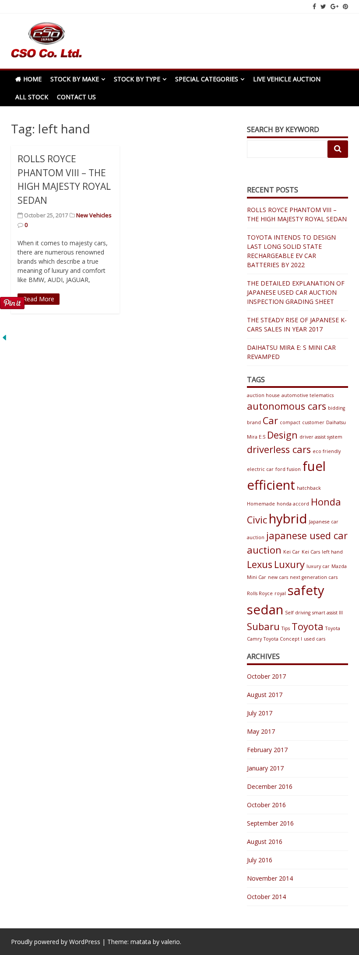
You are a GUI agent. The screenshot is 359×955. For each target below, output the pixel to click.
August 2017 (264, 694)
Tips (286, 628)
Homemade (261, 504)
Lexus (259, 564)
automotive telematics (308, 395)
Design (282, 435)
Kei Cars (311, 552)
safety (306, 590)
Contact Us (76, 97)
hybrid (288, 518)
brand (254, 422)
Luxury (289, 564)
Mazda (339, 566)
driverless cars (279, 449)
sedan (265, 609)
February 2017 (267, 750)
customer (313, 422)
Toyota (308, 626)
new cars (278, 577)
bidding (336, 408)
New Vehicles (94, 215)
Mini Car (256, 577)
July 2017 (259, 713)
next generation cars (314, 577)
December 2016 (269, 786)
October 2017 (266, 676)
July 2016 (259, 860)
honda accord (293, 504)
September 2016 (270, 823)
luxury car (318, 566)
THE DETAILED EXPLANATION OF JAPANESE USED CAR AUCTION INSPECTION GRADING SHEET (296, 292)
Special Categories (206, 79)
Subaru (263, 626)
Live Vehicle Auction (286, 79)
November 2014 (270, 878)
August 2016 (264, 841)
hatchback (309, 488)
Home (32, 79)
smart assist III (327, 613)
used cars (314, 639)
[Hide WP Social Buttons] (4, 339)
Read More (38, 299)
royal (280, 593)
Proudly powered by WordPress (55, 942)
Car (270, 420)
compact (290, 422)
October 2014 (266, 896)
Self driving (297, 613)
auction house (263, 395)
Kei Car (291, 552)
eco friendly (327, 451)
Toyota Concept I (283, 639)
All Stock (31, 97)
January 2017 (265, 768)
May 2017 (261, 731)
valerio (170, 942)
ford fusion (288, 469)
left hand (332, 552)
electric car (260, 469)
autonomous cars (286, 406)
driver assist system (320, 437)
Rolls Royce (260, 593)
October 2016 (266, 805)
